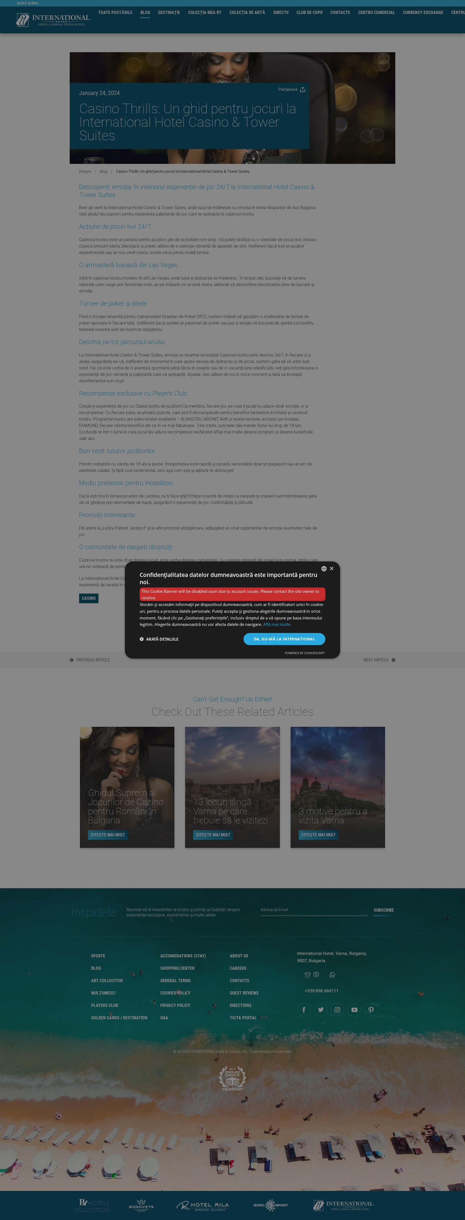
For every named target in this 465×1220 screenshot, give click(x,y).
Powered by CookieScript (305, 653)
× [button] (331, 568)
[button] (159, 639)
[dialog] (232, 610)
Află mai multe (276, 624)
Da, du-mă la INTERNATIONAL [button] (284, 638)
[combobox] (324, 569)
